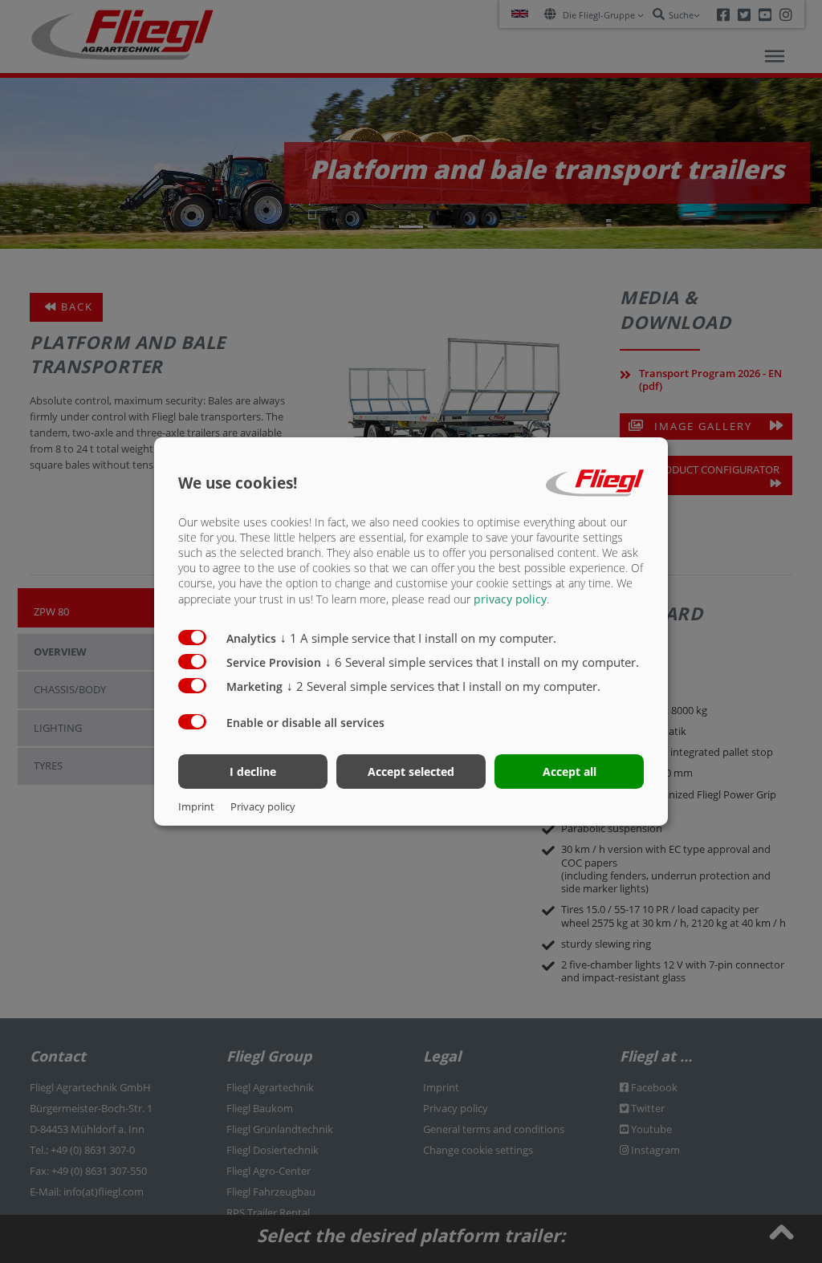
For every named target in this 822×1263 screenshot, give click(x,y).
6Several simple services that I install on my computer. (482, 662)
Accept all (569, 771)
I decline (253, 771)
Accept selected (411, 771)
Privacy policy (262, 806)
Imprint (196, 806)
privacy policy (510, 599)
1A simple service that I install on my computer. (418, 638)
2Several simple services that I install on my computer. (443, 686)
